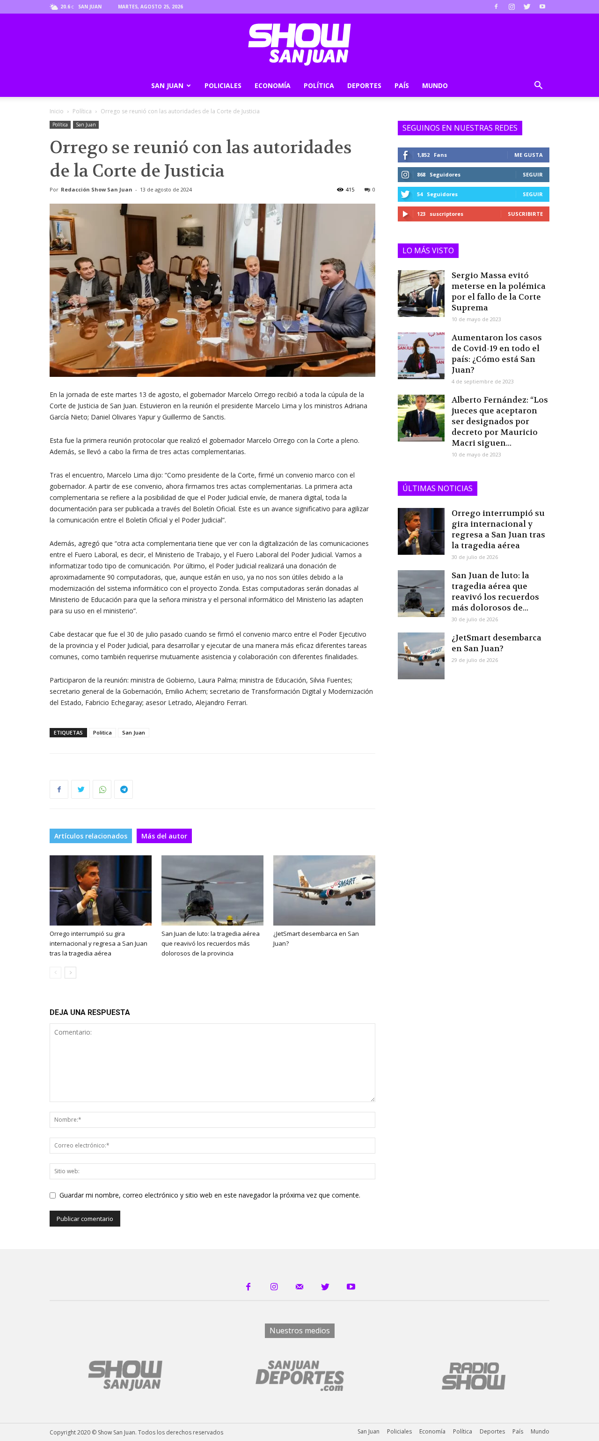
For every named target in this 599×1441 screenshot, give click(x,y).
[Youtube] (542, 6)
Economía (273, 85)
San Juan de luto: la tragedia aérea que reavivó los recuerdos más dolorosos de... (495, 591)
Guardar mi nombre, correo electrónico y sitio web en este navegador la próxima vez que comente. (209, 1195)
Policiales (223, 85)
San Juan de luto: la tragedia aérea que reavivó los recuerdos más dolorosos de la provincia (210, 943)
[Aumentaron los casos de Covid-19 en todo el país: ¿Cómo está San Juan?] (421, 355)
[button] (538, 86)
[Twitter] (527, 6)
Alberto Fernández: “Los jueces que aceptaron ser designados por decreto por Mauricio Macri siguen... (500, 421)
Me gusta (528, 154)
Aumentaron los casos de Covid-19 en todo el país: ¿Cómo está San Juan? (497, 353)
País (401, 85)
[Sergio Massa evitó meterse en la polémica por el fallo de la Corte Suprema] (421, 293)
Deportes (364, 85)
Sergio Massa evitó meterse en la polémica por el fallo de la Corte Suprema (499, 291)
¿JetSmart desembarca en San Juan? (496, 643)
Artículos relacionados (90, 835)
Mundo (435, 85)
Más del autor (164, 835)
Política (319, 85)
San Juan (167, 85)
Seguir (533, 174)
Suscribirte (525, 213)
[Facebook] (496, 6)
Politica (102, 732)
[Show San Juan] (299, 44)
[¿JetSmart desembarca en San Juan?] (324, 890)
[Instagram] (511, 6)
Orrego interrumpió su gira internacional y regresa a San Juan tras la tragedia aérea (98, 943)
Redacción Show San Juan (96, 189)
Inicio (57, 111)
